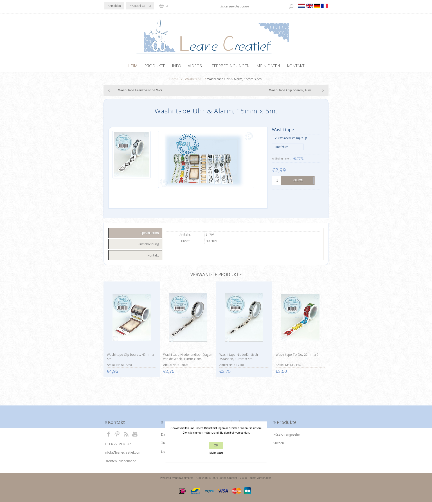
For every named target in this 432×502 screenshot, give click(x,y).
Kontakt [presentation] (153, 255)
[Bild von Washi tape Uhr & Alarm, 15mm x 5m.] (131, 159)
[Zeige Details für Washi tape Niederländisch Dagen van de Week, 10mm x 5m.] (187, 317)
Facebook (109, 434)
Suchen (278, 443)
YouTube (135, 434)
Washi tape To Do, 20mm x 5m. (299, 354)
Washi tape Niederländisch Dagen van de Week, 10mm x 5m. (187, 356)
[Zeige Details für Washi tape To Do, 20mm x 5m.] (300, 317)
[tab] (135, 233)
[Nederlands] (301, 5)
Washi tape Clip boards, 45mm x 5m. (130, 356)
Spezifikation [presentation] (149, 233)
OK (216, 445)
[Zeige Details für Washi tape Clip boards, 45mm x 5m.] (131, 317)
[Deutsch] (317, 5)
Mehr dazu (216, 452)
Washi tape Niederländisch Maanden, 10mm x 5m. (238, 356)
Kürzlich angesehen (287, 434)
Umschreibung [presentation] (148, 244)
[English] (309, 5)
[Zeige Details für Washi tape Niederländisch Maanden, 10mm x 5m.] (244, 317)
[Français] (324, 5)
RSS (126, 434)
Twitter (117, 434)
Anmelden (114, 6)
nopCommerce (184, 477)
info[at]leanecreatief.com (123, 452)
